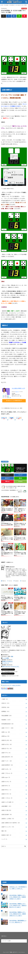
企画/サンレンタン (7, 826)
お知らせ (5, 703)
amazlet (17, 391)
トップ (4, 839)
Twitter (10, 580)
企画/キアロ (6, 752)
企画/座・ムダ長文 (7, 818)
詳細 (12, 656)
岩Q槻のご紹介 (6, 835)
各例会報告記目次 (7, 723)
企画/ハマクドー (7, 728)
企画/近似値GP (6, 814)
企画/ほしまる (6, 740)
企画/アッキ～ (6, 761)
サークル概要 (5, 658)
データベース (5, 663)
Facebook (16, 580)
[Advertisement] (14, 36)
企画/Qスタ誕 (6, 810)
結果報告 (5, 711)
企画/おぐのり (6, 793)
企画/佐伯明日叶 (7, 765)
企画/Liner (5, 732)
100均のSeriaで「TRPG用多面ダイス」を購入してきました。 (18, 887)
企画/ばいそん (6, 748)
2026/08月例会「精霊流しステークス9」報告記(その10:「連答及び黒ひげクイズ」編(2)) (17, 914)
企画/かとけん (6, 781)
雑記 (4, 831)
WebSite (4, 580)
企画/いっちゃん (6, 798)
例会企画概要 (5, 461)
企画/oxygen (5, 777)
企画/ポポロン (6, 789)
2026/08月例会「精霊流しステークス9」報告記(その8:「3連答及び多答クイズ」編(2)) (17, 897)
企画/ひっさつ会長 (7, 802)
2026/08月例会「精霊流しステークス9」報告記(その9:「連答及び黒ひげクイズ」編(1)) (18, 905)
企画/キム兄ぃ (6, 769)
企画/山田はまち (7, 756)
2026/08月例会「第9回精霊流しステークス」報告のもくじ (17, 921)
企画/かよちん (6, 744)
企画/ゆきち (5, 785)
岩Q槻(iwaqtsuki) (10, 566)
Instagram (23, 580)
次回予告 (5, 707)
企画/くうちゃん (6, 773)
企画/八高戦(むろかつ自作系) (10, 822)
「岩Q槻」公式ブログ (13, 952)
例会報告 (6, 719)
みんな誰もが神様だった (18, 388)
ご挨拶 (4, 699)
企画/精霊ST (6, 806)
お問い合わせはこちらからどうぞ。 (11, 666)
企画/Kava (5, 736)
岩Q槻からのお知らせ (7, 661)
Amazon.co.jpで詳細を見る (14, 400)
